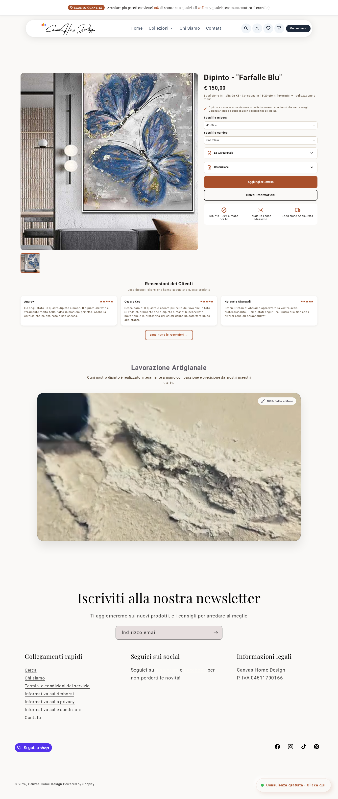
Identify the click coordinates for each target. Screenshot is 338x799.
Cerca (31, 670)
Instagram (168, 670)
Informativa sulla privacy (50, 701)
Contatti (214, 28)
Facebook (195, 670)
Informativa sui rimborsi (49, 693)
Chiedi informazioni (260, 195)
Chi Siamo (190, 28)
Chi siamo (35, 678)
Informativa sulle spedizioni (53, 709)
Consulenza (298, 28)
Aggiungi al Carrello (261, 182)
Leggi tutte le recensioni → (169, 334)
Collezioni (161, 28)
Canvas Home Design (45, 784)
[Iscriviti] (215, 633)
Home (137, 28)
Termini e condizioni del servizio (57, 685)
